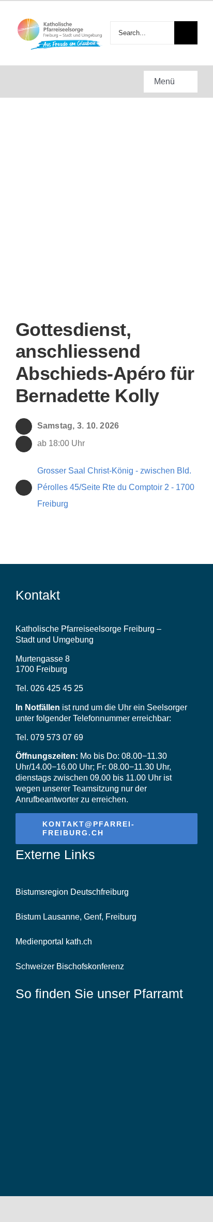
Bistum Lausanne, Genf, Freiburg (76, 916)
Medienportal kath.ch (54, 941)
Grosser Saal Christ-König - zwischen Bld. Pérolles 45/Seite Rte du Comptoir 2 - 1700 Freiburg (115, 487)
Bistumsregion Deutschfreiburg (72, 892)
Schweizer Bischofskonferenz (70, 966)
